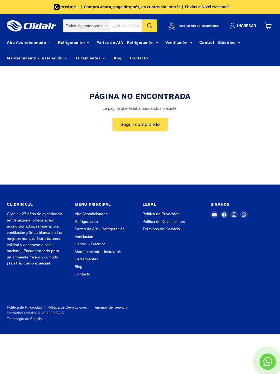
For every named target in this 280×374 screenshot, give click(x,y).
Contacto (139, 58)
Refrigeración (72, 42)
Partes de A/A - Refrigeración (126, 42)
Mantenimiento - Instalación (35, 58)
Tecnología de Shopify (24, 319)
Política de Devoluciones (163, 221)
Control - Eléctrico (218, 42)
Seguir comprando (140, 124)
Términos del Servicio (161, 229)
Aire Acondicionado (27, 42)
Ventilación (177, 42)
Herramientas (88, 58)
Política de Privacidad (161, 214)
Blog (117, 58)
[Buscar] (149, 25)
